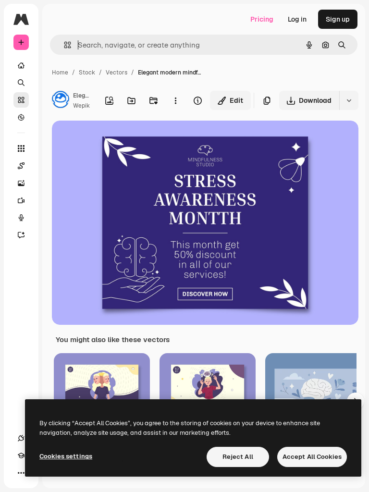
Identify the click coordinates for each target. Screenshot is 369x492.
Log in (297, 19)
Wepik (81, 106)
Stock (87, 72)
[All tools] (21, 148)
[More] (21, 472)
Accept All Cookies (312, 457)
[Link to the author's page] (60, 101)
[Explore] (21, 117)
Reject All (237, 457)
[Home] (21, 65)
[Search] (21, 82)
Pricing (261, 19)
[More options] (175, 100)
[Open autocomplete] (63, 45)
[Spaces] (21, 165)
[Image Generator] (21, 183)
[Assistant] (21, 235)
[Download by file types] (348, 100)
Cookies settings (65, 456)
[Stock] (21, 100)
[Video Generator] (21, 200)
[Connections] (21, 438)
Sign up (338, 19)
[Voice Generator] (21, 217)
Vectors (116, 72)
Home (60, 72)
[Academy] (21, 455)
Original (113, 139)
